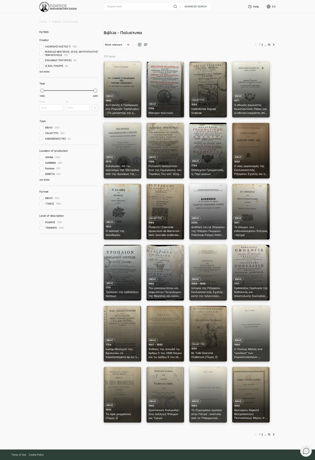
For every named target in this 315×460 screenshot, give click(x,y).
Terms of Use (18, 454)
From (42, 101)
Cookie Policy (36, 454)
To (67, 101)
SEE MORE (44, 72)
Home (43, 21)
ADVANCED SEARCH (196, 6)
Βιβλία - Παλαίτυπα (65, 21)
